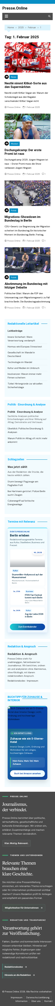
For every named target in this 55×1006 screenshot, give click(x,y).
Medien (14, 144)
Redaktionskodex (16, 680)
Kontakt (48, 1001)
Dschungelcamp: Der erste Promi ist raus (23, 152)
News (13, 77)
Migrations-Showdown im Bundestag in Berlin (22, 218)
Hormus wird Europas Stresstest (25, 346)
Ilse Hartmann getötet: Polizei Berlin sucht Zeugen (26, 493)
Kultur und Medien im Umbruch (23, 368)
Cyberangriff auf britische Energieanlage (21, 502)
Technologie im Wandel (20, 362)
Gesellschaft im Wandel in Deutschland (21, 354)
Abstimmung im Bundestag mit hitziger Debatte (26, 285)
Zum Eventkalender (27, 626)
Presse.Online (14, 8)
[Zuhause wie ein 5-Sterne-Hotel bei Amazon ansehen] (27, 718)
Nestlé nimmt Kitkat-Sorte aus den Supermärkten (26, 85)
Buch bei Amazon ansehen (27, 773)
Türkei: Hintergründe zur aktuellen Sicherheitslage (25, 385)
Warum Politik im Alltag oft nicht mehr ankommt (27, 440)
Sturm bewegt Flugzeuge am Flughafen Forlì (23, 483)
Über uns (36, 1001)
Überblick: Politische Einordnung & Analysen (25, 430)
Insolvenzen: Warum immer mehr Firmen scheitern (25, 376)
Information (22, 1001)
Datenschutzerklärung (38, 997)
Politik (13, 210)
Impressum (32, 680)
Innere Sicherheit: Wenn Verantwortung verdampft (21, 338)
